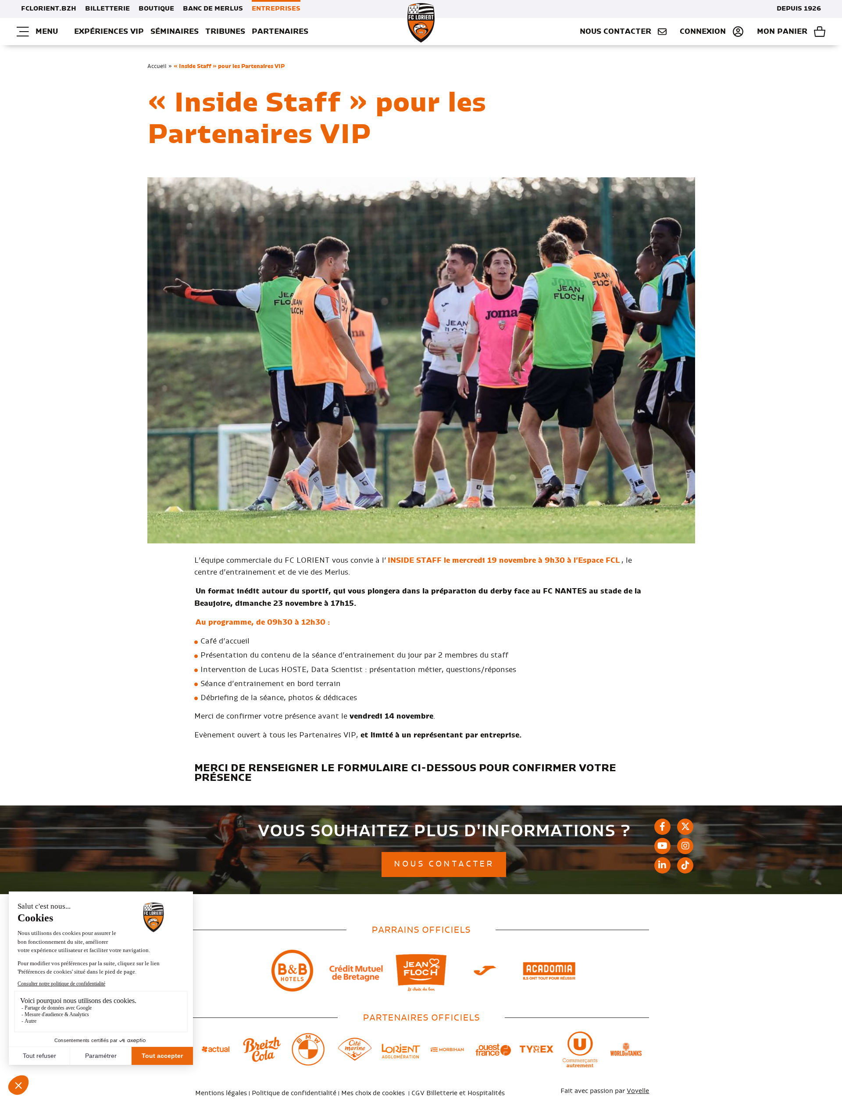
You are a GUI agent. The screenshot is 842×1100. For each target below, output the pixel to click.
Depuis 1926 (799, 9)
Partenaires (280, 31)
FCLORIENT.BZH (48, 9)
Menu (47, 31)
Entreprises (276, 9)
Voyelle (638, 1091)
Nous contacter (615, 31)
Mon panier (782, 31)
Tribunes (225, 31)
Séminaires (174, 31)
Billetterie (107, 9)
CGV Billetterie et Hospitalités (458, 1093)
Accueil (157, 66)
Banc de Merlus (213, 9)
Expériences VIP (109, 31)
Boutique (156, 9)
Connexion (703, 31)
